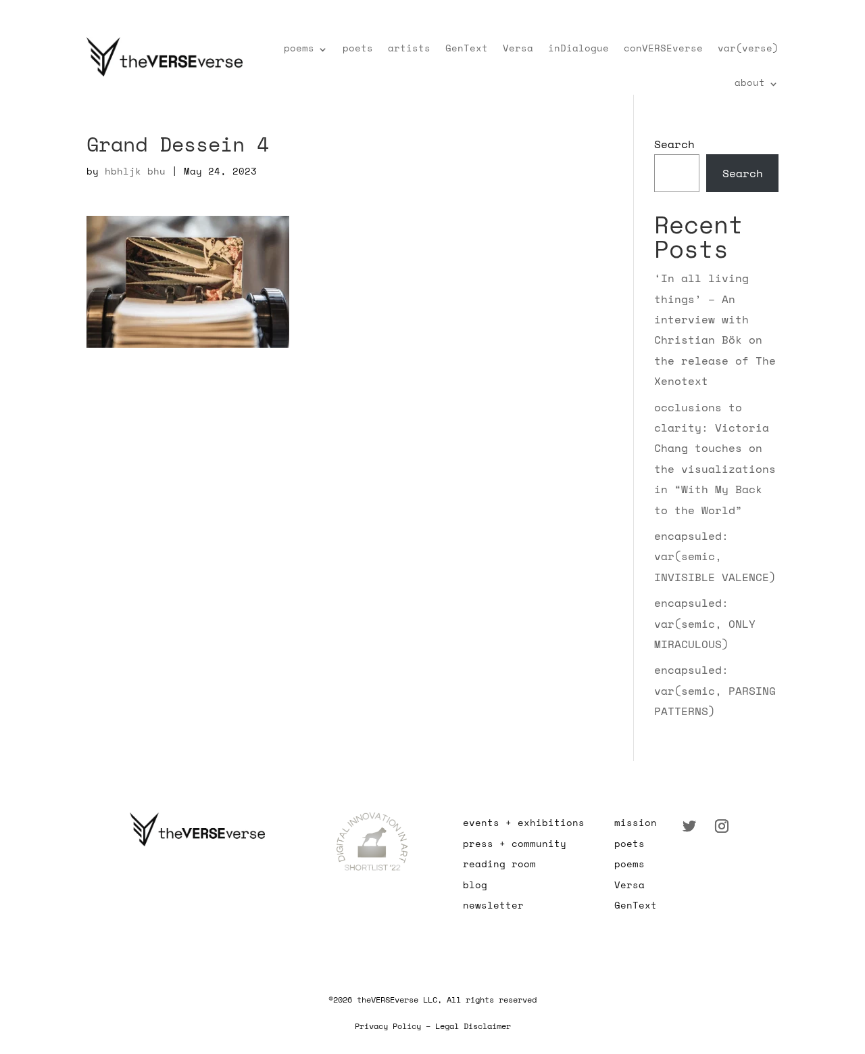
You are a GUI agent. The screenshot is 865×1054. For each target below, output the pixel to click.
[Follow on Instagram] (721, 826)
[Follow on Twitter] (689, 826)
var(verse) (748, 48)
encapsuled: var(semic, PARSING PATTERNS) (715, 690)
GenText (466, 48)
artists (409, 48)
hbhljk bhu (135, 171)
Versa (518, 48)
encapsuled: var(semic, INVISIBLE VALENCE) (715, 556)
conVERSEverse (663, 48)
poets (358, 48)
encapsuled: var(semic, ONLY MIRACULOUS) (705, 623)
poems (299, 48)
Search (674, 144)
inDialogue (578, 48)
